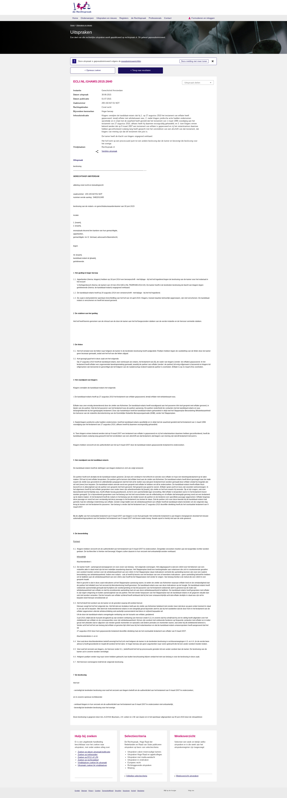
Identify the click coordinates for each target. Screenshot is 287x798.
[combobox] (197, 82)
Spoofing (118, 790)
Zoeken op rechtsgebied (88, 760)
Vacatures (126, 790)
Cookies (97, 790)
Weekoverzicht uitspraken (187, 776)
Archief (133, 790)
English (77, 790)
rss (178, 790)
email (182, 790)
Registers (123, 18)
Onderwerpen (87, 18)
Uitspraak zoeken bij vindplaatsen (92, 765)
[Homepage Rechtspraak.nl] (81, 7)
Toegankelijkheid (107, 790)
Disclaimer (140, 790)
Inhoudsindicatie (81, 115)
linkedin (208, 790)
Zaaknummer (79, 103)
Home (75, 18)
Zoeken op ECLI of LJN (88, 757)
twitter (196, 790)
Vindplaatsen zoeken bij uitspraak (92, 762)
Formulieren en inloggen (203, 18)
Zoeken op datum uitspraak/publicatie (94, 752)
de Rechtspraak (138, 18)
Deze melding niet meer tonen (194, 61)
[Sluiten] (213, 61)
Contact (167, 18)
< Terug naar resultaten (140, 70)
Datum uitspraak (80, 95)
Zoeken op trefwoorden (87, 754)
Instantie (77, 90)
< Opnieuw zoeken (93, 70)
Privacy (90, 790)
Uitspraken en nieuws (106, 18)
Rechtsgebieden (80, 107)
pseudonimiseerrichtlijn (131, 61)
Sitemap (84, 790)
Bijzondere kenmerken (83, 111)
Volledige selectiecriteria (136, 776)
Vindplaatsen (79, 147)
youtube (212, 790)
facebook (200, 790)
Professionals (155, 18)
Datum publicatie (81, 99)
